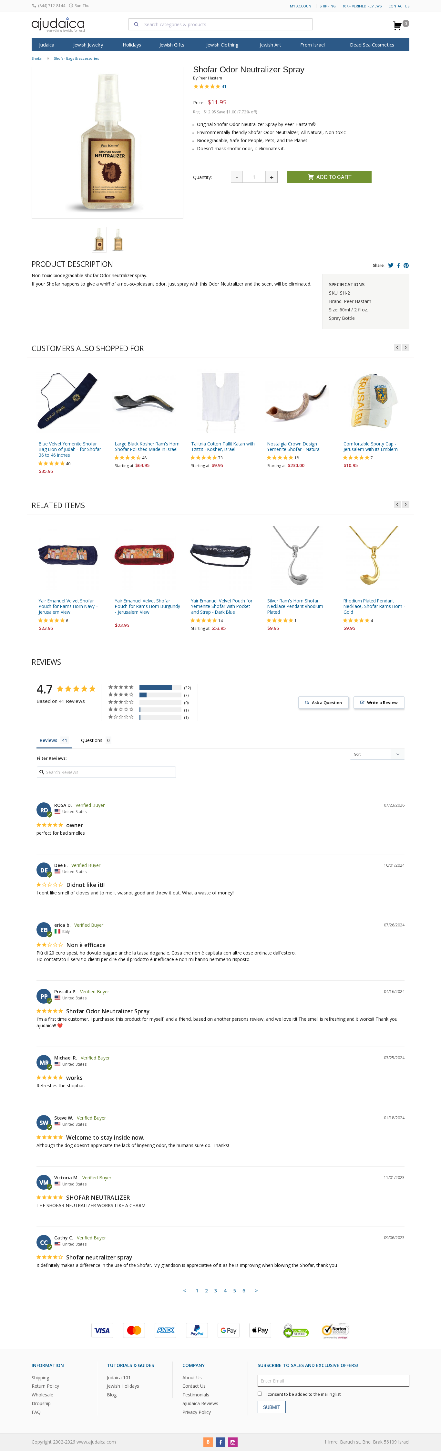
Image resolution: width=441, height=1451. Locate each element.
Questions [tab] (91, 740)
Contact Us (398, 6)
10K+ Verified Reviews (362, 6)
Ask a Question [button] (327, 702)
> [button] (256, 1290)
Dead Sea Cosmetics (372, 44)
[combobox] (220, 24)
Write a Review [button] (382, 702)
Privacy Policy (196, 1412)
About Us (192, 1377)
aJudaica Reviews (200, 1403)
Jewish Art (270, 44)
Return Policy (45, 1386)
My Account (301, 6)
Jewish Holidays (123, 1386)
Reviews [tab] (48, 740)
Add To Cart (334, 177)
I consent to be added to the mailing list (303, 1394)
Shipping (328, 6)
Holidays (132, 44)
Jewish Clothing (222, 44)
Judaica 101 (119, 1377)
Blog (112, 1395)
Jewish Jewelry (88, 44)
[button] (99, 240)
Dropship (41, 1403)
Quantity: (202, 177)
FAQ (36, 1412)
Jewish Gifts (171, 44)
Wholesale (42, 1395)
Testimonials (195, 1395)
